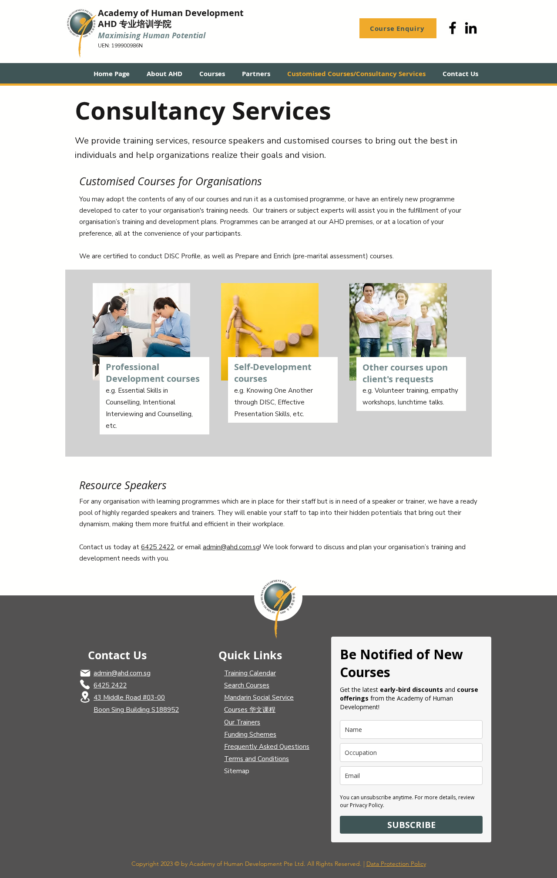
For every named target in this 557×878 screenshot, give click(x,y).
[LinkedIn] (471, 28)
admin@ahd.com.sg (231, 547)
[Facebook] (452, 28)
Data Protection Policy (396, 864)
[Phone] (85, 684)
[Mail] (85, 673)
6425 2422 (157, 547)
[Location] (85, 697)
